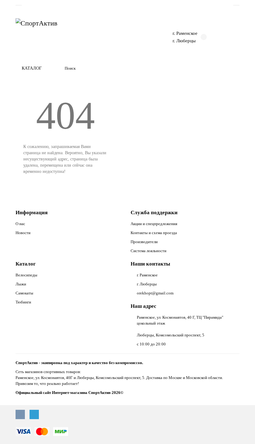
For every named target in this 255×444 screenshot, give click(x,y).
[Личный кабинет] (236, 5)
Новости (23, 232)
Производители (144, 241)
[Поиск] (233, 68)
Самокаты (24, 293)
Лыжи (21, 284)
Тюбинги (23, 302)
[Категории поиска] (56, 68)
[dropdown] (19, 5)
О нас (20, 223)
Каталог (26, 264)
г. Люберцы (184, 40)
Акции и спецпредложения (154, 223)
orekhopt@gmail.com (155, 293)
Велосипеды (26, 275)
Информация (32, 212)
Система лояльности (148, 250)
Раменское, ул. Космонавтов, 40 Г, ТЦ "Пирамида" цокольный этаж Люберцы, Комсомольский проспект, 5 (180, 326)
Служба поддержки (154, 212)
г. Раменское (185, 33)
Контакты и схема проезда (154, 232)
